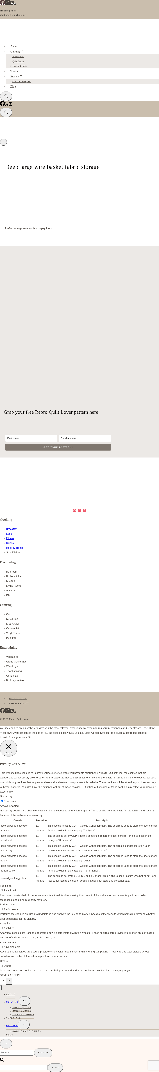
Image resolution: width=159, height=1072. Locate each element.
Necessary (10, 801)
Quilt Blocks (18, 61)
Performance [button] (7, 904)
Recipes (12, 1026)
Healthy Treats (14, 548)
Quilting (12, 1002)
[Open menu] (3, 142)
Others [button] (4, 961)
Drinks (10, 543)
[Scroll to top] (3, 982)
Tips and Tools (19, 66)
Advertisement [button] (8, 942)
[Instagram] (7, 4)
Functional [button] (6, 886)
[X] (7, 105)
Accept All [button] (25, 737)
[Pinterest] (12, 4)
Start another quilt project (13, 15)
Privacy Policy (19, 703)
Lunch (9, 533)
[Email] (15, 4)
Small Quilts (18, 56)
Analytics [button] (5, 923)
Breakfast (11, 529)
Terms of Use (18, 699)
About (13, 46)
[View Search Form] (6, 96)
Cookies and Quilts (21, 81)
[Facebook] (2, 4)
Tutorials (15, 71)
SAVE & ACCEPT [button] (10, 975)
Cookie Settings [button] (9, 737)
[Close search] (6, 1043)
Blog (13, 86)
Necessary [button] (6, 796)
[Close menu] (1, 987)
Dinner (10, 538)
